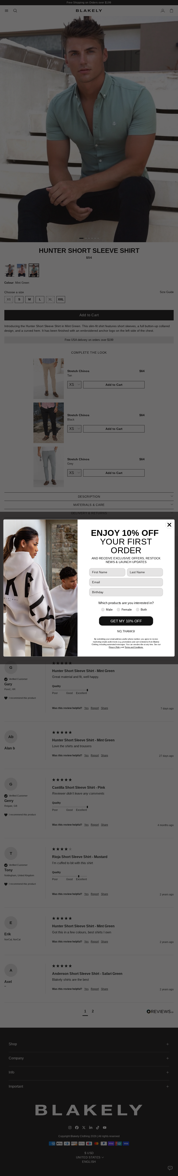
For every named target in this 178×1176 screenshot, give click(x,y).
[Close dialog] (169, 524)
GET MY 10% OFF (126, 621)
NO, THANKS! (126, 631)
